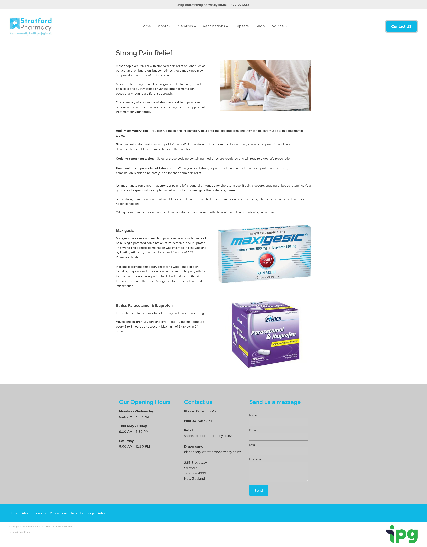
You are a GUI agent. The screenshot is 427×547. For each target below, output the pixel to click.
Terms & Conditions (19, 532)
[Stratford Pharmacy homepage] (50, 26)
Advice (278, 26)
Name (253, 415)
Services (186, 26)
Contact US (401, 26)
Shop (260, 26)
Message (255, 459)
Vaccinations (214, 26)
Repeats (242, 26)
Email (252, 444)
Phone (253, 430)
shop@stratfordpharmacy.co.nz (202, 4)
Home (145, 26)
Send (259, 490)
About (163, 26)
